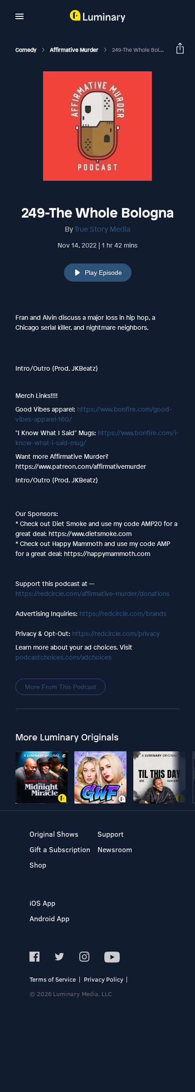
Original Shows (53, 834)
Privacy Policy (103, 979)
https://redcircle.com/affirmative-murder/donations (92, 593)
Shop (37, 864)
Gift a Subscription (59, 849)
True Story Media (102, 229)
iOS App (42, 903)
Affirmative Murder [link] (75, 50)
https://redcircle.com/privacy (116, 633)
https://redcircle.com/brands (122, 613)
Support (111, 834)
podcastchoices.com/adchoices (63, 657)
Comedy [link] (26, 50)
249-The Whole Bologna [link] (141, 50)
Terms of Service (52, 979)
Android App (49, 918)
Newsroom (115, 849)
